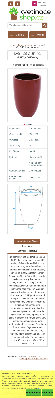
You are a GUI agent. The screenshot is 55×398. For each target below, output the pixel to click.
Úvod (12, 45)
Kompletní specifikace (27, 241)
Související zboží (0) (27, 251)
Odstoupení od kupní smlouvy (33, 359)
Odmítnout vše (33, 392)
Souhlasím (47, 392)
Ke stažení (27, 246)
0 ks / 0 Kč (42, 3)
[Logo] (29, 13)
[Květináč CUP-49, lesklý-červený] (27, 69)
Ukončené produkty (26, 45)
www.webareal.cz (37, 356)
